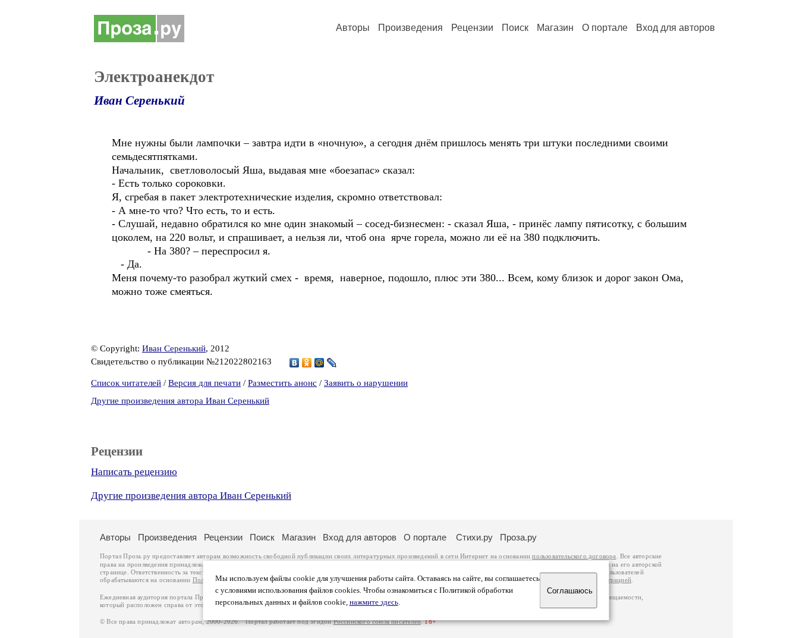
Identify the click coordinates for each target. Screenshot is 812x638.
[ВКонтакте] (294, 362)
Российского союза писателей (377, 621)
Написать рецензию (134, 471)
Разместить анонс (282, 383)
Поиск (515, 28)
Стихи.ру (474, 537)
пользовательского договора (574, 556)
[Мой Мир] (319, 362)
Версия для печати (204, 383)
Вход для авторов (675, 28)
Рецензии (472, 28)
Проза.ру (518, 537)
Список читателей (126, 383)
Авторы (353, 28)
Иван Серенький (139, 100)
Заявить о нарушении (366, 383)
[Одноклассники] (307, 362)
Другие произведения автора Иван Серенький (180, 401)
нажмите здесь (374, 602)
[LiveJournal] (332, 362)
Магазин (555, 28)
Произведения (410, 28)
